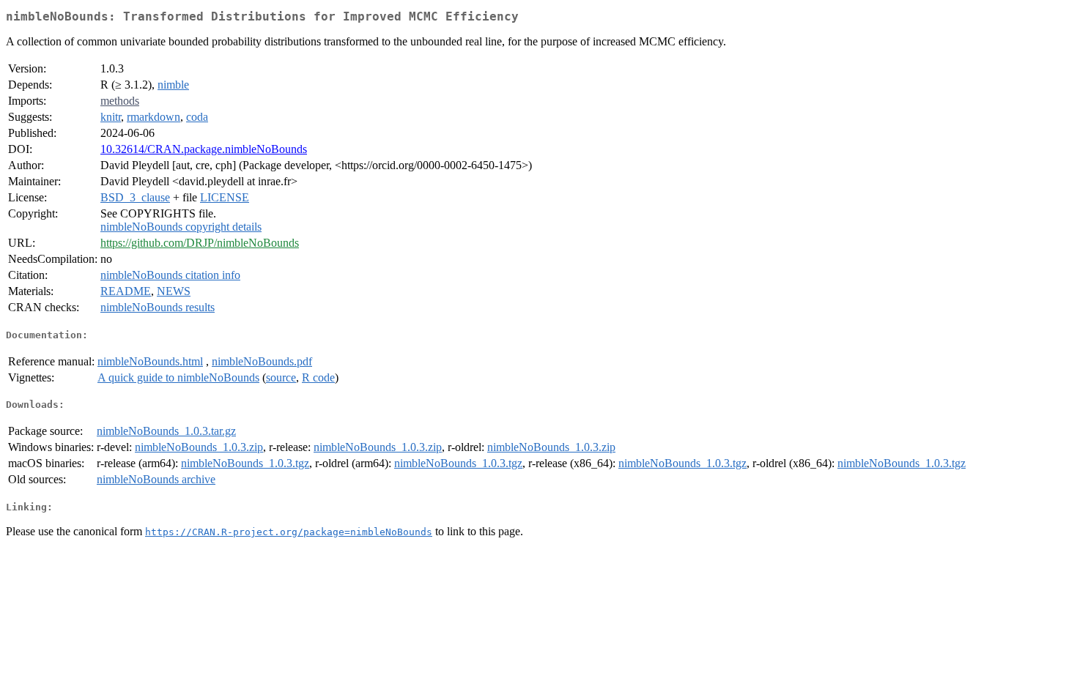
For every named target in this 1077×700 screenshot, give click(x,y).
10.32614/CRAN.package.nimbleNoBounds (203, 149)
